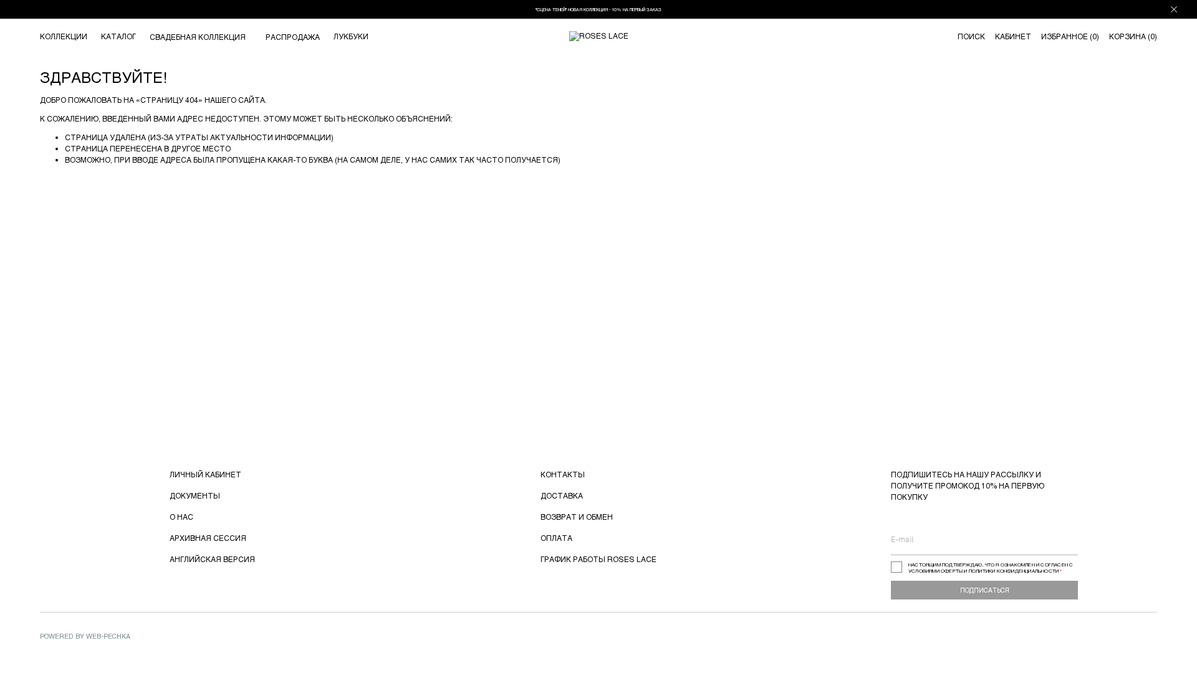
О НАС (181, 516)
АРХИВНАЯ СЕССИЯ (208, 537)
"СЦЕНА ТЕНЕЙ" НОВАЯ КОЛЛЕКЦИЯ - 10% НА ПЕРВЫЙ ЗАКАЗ (598, 9)
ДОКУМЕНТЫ (195, 495)
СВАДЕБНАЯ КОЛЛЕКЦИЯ (198, 36)
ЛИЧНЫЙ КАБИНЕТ (205, 474)
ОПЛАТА (556, 537)
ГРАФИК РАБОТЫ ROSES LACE (598, 559)
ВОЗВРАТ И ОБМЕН (577, 516)
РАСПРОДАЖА (293, 36)
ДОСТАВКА (562, 495)
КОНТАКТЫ (563, 474)
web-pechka (108, 636)
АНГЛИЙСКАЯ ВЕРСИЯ (212, 559)
